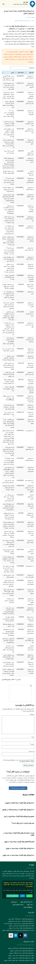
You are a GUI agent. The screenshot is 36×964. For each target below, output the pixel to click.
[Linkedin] (15, 935)
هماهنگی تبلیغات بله (12, 896)
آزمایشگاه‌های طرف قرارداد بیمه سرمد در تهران (19, 842)
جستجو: (32, 67)
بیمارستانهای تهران (18, 904)
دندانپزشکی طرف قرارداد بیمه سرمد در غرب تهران (18, 855)
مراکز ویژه (31, 912)
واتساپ (29, 896)
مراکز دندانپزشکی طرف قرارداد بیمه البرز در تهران (21, 926)
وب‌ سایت (31, 751)
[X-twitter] (20, 935)
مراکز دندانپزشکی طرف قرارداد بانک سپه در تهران (21, 955)
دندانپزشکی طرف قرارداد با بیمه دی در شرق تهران (21, 921)
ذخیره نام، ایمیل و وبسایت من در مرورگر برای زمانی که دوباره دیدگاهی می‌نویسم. (18, 760)
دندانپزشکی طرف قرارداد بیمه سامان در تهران (22, 951)
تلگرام (22, 896)
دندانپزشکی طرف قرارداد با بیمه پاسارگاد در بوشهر (18, 810)
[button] (3, 4)
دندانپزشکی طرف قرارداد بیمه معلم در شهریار (19, 803)
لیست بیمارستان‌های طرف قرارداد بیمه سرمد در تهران (18, 834)
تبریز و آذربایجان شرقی (25, 20)
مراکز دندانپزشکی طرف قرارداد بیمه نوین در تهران (21, 958)
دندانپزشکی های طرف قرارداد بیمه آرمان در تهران (21, 948)
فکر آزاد (25, 2)
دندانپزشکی (17, 20)
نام (33, 737)
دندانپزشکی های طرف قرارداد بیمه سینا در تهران (21, 928)
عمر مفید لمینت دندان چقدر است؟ (23, 823)
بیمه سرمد (28, 17)
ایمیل (32, 744)
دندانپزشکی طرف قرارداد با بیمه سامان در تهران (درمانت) (19, 923)
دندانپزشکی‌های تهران (26, 902)
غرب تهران (30, 904)
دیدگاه (32, 714)
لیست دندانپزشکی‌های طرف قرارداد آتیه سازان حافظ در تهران (18, 930)
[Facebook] (25, 935)
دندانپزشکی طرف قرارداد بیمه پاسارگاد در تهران (21, 953)
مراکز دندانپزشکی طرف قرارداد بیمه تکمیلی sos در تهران (19, 960)
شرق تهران (14, 902)
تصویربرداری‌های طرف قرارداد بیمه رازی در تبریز (19, 816)
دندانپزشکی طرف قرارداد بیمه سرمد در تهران (20, 848)
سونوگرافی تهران (28, 907)
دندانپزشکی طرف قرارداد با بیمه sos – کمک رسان (21, 919)
